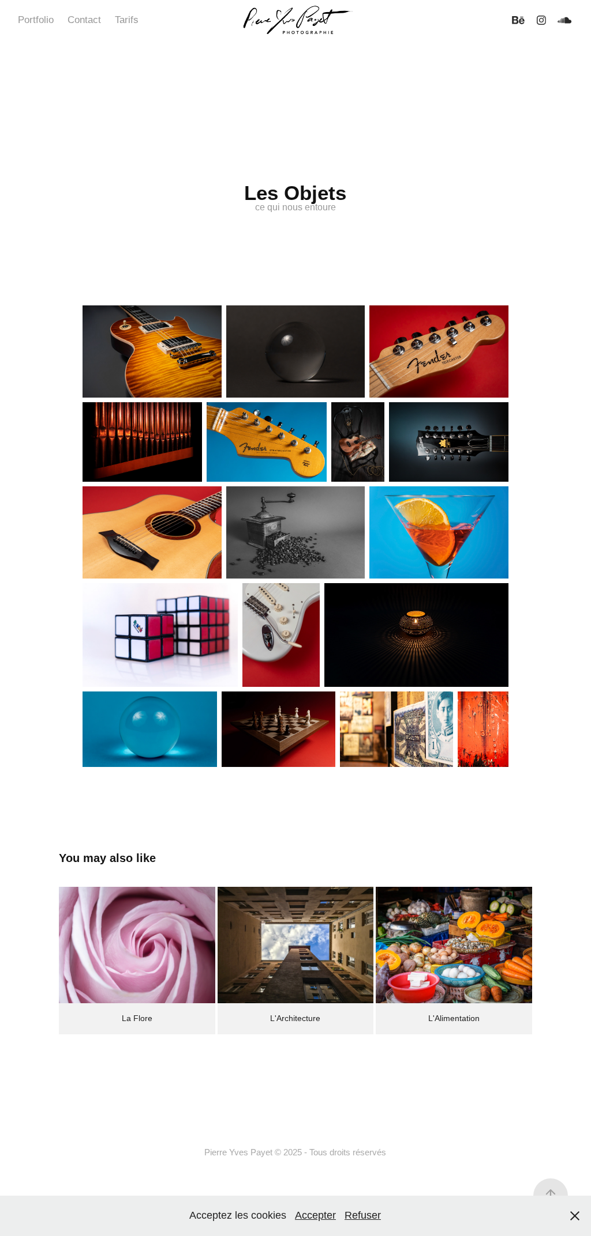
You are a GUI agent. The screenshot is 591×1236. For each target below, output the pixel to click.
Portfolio (36, 19)
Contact (84, 19)
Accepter (315, 1215)
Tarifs (127, 19)
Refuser (363, 1215)
